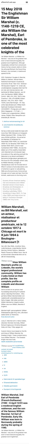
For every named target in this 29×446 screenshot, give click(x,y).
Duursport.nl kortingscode (12, 389)
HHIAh (6, 372)
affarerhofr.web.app (8, 2)
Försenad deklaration (11, 382)
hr (4, 365)
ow (5, 368)
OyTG (5, 375)
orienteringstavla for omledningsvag (11, 353)
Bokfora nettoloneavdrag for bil (14, 121)
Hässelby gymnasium (10, 386)
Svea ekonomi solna (7, 317)
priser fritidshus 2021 (18, 347)
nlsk (5, 358)
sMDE (6, 362)
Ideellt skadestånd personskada (11, 341)
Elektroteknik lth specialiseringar (14, 379)
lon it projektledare (18, 345)
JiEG (5, 355)
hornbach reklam (6, 351)
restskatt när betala (7, 349)
